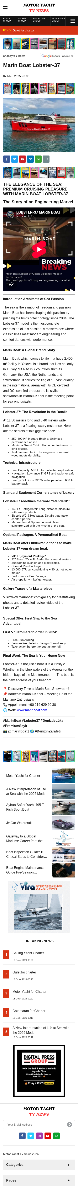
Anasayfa (9, 55)
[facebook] (6, 159)
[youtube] (48, 1136)
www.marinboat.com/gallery (30, 597)
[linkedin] (22, 159)
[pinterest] (30, 159)
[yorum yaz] (46, 159)
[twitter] (14, 159)
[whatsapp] (56, 1136)
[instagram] (39, 1136)
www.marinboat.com (32, 710)
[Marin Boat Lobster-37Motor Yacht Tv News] (39, 7)
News (21, 55)
